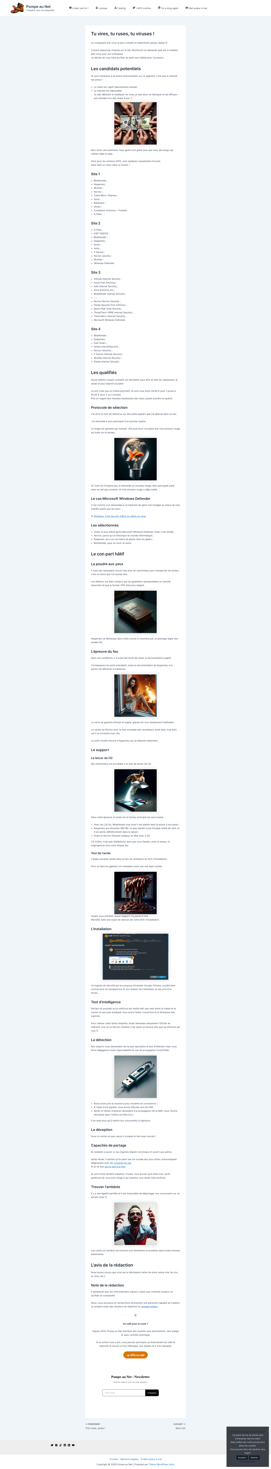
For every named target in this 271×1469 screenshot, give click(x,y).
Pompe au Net (38, 6)
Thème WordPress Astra (161, 1464)
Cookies (114, 1459)
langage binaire (149, 1306)
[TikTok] (60, 1445)
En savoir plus (248, 1461)
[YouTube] (73, 1445)
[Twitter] (52, 1445)
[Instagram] (56, 1445)
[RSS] (69, 1445)
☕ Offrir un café (135, 1355)
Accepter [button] (242, 1457)
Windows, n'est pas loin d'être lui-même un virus (120, 516)
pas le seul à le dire (115, 1166)
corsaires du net (122, 1163)
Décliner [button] (254, 1457)
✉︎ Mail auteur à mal (151, 1459)
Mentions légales (129, 1459)
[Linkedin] (65, 1445)
